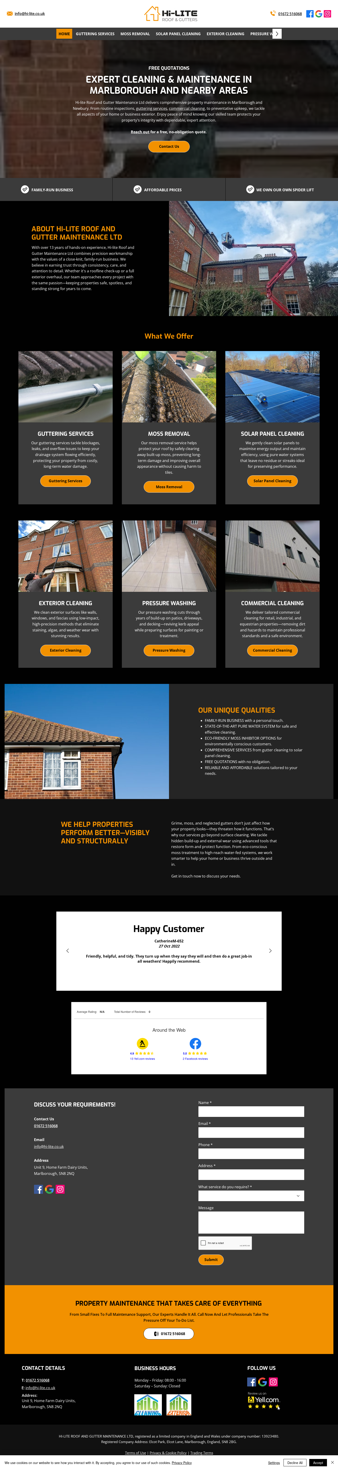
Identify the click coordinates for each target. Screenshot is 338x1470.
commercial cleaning (187, 108)
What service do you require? (223, 1187)
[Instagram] (327, 13)
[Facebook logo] (310, 13)
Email (203, 1123)
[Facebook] (38, 1189)
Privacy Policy (182, 1462)
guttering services (151, 108)
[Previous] (67, 951)
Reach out (140, 131)
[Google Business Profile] (318, 13)
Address (205, 1166)
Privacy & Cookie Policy (168, 1452)
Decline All (295, 1462)
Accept (318, 1462)
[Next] (270, 951)
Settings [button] (274, 1462)
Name (203, 1102)
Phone (204, 1145)
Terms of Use (135, 1452)
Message (206, 1208)
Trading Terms (201, 1452)
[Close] (332, 1462)
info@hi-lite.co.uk (40, 1387)
